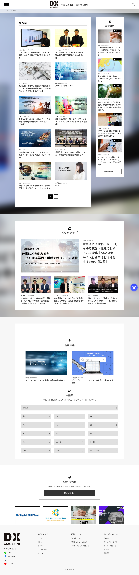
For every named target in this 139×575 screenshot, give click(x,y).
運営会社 (107, 553)
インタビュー (42, 549)
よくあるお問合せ (110, 546)
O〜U (25, 451)
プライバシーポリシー (111, 542)
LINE (9, 552)
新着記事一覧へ (109, 171)
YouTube (11, 564)
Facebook (11, 556)
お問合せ (107, 549)
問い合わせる (69, 493)
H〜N (92, 442)
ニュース (40, 553)
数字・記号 (94, 451)
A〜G (58, 442)
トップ (39, 538)
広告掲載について (77, 538)
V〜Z (58, 451)
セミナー (40, 546)
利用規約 (107, 538)
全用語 (25, 408)
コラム (39, 542)
